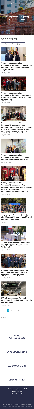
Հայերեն (21, 3)
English (12, 3)
